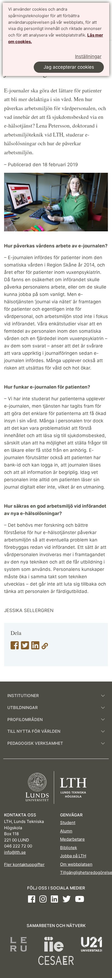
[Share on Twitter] (25, 647)
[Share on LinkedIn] (35, 647)
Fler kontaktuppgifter (24, 864)
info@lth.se (15, 852)
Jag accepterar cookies (68, 67)
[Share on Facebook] (15, 647)
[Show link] (44, 647)
